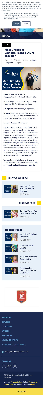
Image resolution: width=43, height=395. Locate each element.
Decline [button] (26, 24)
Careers (6, 331)
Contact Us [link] (30, 391)
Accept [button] (16, 24)
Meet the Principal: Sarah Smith (28, 257)
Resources (7, 335)
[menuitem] (21, 318)
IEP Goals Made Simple (26, 246)
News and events (10, 340)
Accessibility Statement (14, 344)
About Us (6, 317)
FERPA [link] (32, 384)
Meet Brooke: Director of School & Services (28, 270)
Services (6, 322)
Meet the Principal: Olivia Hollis (28, 235)
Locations (7, 326)
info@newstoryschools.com (16, 352)
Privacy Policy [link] (16, 382)
